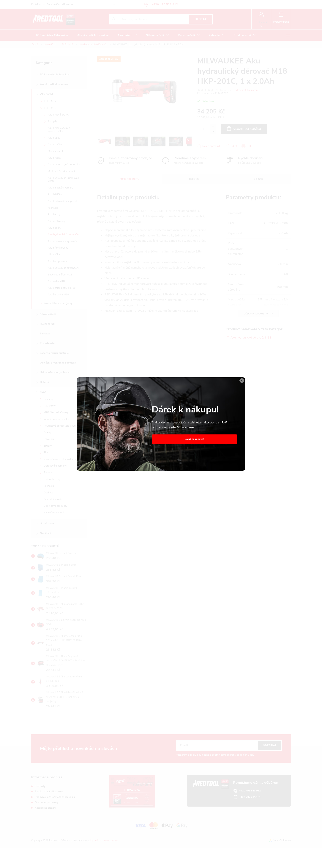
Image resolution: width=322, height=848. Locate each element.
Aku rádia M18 (56, 281)
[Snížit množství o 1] (213, 131)
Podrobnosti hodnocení (245, 90)
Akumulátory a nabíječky (58, 303)
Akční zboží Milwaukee (54, 84)
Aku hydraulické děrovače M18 (251, 338)
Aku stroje (50, 405)
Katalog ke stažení (45, 808)
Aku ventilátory (56, 221)
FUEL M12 (50, 101)
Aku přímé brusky (58, 248)
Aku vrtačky (55, 144)
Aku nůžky (54, 138)
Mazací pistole (56, 151)
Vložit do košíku (247, 129)
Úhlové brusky (52, 479)
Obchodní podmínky (46, 802)
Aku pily (52, 121)
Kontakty (36, 4)
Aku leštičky (55, 194)
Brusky (48, 446)
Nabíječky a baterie (54, 512)
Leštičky (48, 399)
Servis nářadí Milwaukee (60, 4)
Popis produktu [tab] (129, 178)
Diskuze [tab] (258, 178)
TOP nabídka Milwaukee (54, 74)
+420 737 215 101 (250, 797)
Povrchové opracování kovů (60, 426)
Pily (46, 452)
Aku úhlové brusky (58, 114)
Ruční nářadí (47, 324)
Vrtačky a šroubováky (56, 419)
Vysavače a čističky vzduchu (60, 459)
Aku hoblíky (54, 228)
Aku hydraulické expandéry (63, 268)
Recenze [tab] (194, 178)
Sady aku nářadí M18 (60, 274)
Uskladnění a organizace (54, 372)
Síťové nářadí (48, 314)
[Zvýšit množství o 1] (213, 126)
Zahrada (45, 333)
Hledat (200, 19)
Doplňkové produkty (55, 506)
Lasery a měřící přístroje (54, 353)
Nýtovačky (54, 254)
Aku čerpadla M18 (58, 294)
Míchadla (53, 208)
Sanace (48, 472)
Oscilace (48, 492)
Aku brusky (54, 158)
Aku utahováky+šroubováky (64, 164)
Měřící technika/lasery (56, 412)
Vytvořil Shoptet (282, 840)
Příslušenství (47, 343)
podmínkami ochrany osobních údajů (233, 755)
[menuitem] (52, 35)
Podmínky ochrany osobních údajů (55, 797)
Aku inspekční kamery (60, 187)
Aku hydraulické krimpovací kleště (63, 179)
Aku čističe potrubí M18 (61, 288)
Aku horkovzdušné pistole (63, 201)
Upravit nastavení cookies (104, 840)
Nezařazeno (47, 523)
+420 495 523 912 (250, 790)
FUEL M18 (50, 108)
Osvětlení (49, 439)
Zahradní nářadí (52, 499)
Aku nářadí (46, 94)
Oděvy (47, 432)
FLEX (43, 392)
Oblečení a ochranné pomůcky (58, 362)
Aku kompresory (57, 261)
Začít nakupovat (194, 439)
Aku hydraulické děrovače (63, 234)
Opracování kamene (55, 465)
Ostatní (44, 382)
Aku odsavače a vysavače (62, 241)
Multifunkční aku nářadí (61, 171)
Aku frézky (54, 214)
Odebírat (269, 745)
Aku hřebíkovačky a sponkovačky (59, 129)
